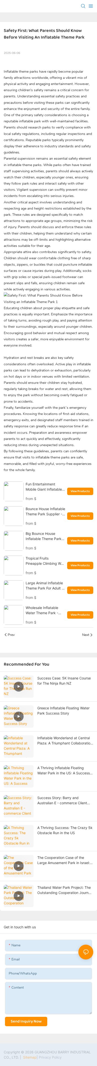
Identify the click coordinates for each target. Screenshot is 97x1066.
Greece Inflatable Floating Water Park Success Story (63, 710)
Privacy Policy (50, 1057)
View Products (80, 491)
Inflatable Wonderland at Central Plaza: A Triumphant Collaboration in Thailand (64, 741)
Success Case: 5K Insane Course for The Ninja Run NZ (64, 680)
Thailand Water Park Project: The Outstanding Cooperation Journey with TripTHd (65, 890)
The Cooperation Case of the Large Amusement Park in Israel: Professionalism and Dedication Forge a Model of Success (63, 860)
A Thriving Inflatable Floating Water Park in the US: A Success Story (63, 771)
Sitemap (29, 1057)
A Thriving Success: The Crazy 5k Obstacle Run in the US (65, 830)
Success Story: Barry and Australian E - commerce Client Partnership (62, 800)
